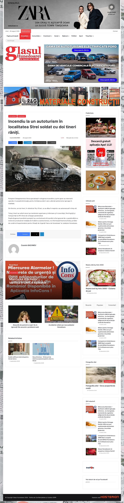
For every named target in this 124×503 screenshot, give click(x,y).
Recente (88, 305)
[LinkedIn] (42, 234)
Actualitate (24, 36)
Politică (73, 36)
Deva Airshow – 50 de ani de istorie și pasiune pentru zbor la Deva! (43, 358)
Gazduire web (96, 497)
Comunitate (36, 36)
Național (65, 36)
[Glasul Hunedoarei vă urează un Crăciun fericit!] (91, 251)
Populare (100, 305)
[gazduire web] (110, 497)
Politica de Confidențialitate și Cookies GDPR (42, 497)
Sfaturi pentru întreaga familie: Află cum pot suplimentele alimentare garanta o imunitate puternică (106, 226)
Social (56, 36)
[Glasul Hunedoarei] (23, 53)
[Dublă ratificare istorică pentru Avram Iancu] (19, 349)
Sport (81, 36)
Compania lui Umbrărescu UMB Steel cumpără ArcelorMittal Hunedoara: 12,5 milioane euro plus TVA (106, 239)
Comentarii (112, 305)
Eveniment (47, 36)
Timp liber (89, 36)
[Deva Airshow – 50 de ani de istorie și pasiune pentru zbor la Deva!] (43, 349)
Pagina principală (12, 36)
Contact (115, 31)
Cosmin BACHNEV (15, 138)
